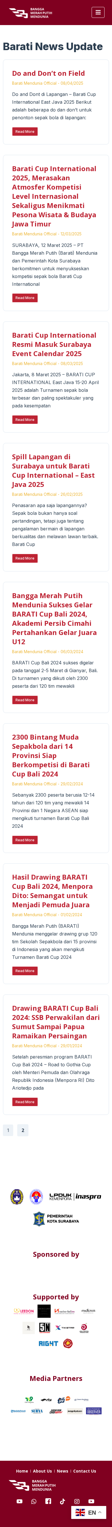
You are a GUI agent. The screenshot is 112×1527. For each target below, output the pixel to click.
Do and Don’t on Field (48, 73)
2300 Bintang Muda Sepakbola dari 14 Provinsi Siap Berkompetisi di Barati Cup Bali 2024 (51, 755)
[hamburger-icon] (98, 12)
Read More (25, 131)
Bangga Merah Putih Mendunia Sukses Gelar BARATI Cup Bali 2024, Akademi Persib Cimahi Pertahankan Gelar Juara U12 (54, 618)
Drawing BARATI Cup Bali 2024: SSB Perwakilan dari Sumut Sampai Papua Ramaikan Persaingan (56, 1021)
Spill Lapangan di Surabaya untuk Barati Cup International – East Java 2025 (53, 470)
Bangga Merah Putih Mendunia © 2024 (56, 1515)
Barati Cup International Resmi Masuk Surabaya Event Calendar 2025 (54, 344)
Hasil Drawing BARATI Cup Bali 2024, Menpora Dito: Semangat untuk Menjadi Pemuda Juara (52, 890)
